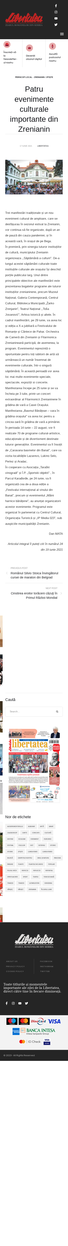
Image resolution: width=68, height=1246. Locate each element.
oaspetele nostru (25, 858)
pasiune (10, 864)
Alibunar (31, 826)
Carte (24, 833)
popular (51, 864)
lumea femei (32, 851)
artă (42, 826)
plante (21, 864)
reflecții (36, 870)
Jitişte (20, 851)
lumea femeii (47, 851)
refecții (25, 870)
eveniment (35, 839)
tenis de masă (49, 877)
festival (10, 845)
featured (47, 839)
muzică (10, 858)
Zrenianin (32, 889)
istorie (10, 851)
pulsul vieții (12, 870)
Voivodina (48, 883)
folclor (22, 845)
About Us (12, 961)
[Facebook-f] (56, 6)
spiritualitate (12, 877)
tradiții (21, 883)
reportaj (49, 870)
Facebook (46, 961)
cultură (48, 833)
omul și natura (43, 858)
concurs (35, 833)
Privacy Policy (15, 966)
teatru (35, 877)
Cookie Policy (15, 971)
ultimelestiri (34, 883)
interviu (42, 845)
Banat (51, 826)
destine (10, 839)
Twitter (45, 971)
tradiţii (10, 883)
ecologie (21, 839)
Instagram (46, 966)
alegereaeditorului (15, 826)
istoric (53, 845)
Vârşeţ (10, 889)
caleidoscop (12, 833)
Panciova (57, 858)
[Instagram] (56, 12)
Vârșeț (20, 889)
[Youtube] (56, 18)
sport (25, 877)
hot (31, 845)
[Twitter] (56, 25)
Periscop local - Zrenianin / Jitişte (34, 77)
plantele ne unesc (36, 864)
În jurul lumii (46, 889)
